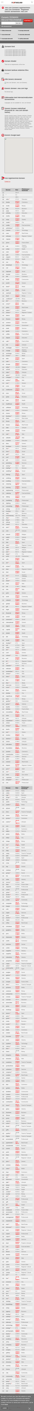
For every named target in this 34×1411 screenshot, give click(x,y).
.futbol (7, 647)
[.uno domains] (3, 826)
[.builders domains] (3, 1091)
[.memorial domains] (3, 619)
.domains (8, 1058)
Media (23, 216)
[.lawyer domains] (3, 906)
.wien (7, 715)
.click (7, 583)
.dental (8, 633)
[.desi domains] (3, 569)
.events (8, 1148)
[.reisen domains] (3, 723)
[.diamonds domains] (3, 937)
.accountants (9, 1139)
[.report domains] (3, 1236)
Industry (24, 416)
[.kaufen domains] (3, 707)
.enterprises (9, 994)
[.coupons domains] (3, 1072)
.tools (7, 1040)
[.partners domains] (3, 1096)
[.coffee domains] (3, 334)
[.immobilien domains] (3, 712)
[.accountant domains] (3, 1212)
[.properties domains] (3, 961)
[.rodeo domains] (3, 793)
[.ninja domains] (3, 219)
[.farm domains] (3, 690)
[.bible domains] (3, 367)
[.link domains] (3, 589)
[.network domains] (3, 600)
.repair (7, 912)
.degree (8, 337)
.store (7, 410)
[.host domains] (3, 1258)
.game (7, 375)
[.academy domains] (3, 1339)
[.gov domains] (3, 1275)
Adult (23, 769)
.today (7, 1308)
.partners (8, 1096)
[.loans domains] (3, 1051)
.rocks (7, 1021)
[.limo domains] (3, 812)
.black (7, 580)
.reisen (8, 723)
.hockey (8, 1314)
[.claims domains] (3, 1046)
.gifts (7, 1130)
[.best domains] (3, 1243)
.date (7, 427)
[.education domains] (3, 744)
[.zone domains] (3, 386)
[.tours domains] (3, 1105)
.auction (8, 751)
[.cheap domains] (3, 841)
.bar (7, 876)
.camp (7, 853)
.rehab (7, 249)
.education (9, 744)
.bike (7, 358)
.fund (7, 296)
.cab (7, 246)
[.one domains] (3, 383)
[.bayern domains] (3, 765)
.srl (7, 663)
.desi (7, 569)
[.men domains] (3, 718)
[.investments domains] (3, 1145)
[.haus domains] (3, 1155)
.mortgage (9, 347)
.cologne (8, 377)
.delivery (8, 1356)
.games (8, 975)
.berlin (7, 729)
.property (8, 1383)
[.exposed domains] (3, 271)
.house (8, 425)
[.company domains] (3, 1345)
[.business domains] (3, 1112)
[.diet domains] (3, 1189)
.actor (7, 915)
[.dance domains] (3, 315)
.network (8, 600)
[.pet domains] (3, 1196)
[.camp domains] (3, 853)
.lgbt (7, 1182)
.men (7, 718)
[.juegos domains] (3, 1078)
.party (7, 1381)
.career (8, 889)
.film (7, 683)
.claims (8, 1046)
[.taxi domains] (3, 575)
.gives (7, 1006)
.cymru (8, 1266)
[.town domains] (3, 774)
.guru (7, 1269)
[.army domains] (3, 1342)
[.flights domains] (3, 1136)
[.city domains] (3, 1373)
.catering (8, 493)
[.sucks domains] (3, 1024)
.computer (9, 903)
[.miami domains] (3, 566)
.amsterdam (9, 671)
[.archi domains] (3, 556)
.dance (8, 315)
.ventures (8, 991)
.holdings (8, 1009)
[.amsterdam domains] (3, 671)
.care (7, 400)
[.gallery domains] (3, 1352)
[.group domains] (3, 873)
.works (8, 1027)
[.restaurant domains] (3, 1210)
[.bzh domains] (3, 552)
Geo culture (25, 774)
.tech (7, 527)
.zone (7, 386)
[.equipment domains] (3, 1221)
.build (7, 279)
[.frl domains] (3, 661)
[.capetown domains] (3, 777)
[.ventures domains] (3, 991)
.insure (8, 413)
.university (9, 1379)
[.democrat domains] (3, 1179)
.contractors (9, 1101)
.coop (7, 863)
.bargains (8, 1055)
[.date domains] (3, 427)
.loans (7, 1051)
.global (8, 603)
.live (7, 448)
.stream (8, 673)
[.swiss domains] (3, 1123)
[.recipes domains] (3, 981)
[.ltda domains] (3, 208)
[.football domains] (3, 643)
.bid (7, 276)
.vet (7, 1199)
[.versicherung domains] (3, 515)
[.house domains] (3, 425)
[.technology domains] (3, 1325)
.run (7, 771)
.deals (7, 1030)
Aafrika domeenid (23, 38)
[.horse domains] (3, 421)
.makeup (8, 870)
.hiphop (8, 858)
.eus (7, 1158)
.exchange (9, 353)
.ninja (7, 219)
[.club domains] (3, 252)
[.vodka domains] (3, 225)
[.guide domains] (3, 331)
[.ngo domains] (3, 795)
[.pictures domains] (3, 987)
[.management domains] (3, 1217)
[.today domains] (3, 1308)
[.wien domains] (3, 715)
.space (7, 310)
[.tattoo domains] (3, 831)
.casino (8, 822)
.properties (9, 960)
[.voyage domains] (3, 350)
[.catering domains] (3, 493)
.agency (8, 1311)
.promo (8, 818)
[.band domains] (3, 286)
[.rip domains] (3, 845)
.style (7, 372)
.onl (7, 645)
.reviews (8, 1165)
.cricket (8, 1191)
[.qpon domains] (3, 759)
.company (8, 1344)
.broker (8, 894)
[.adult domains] (3, 1207)
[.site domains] (3, 434)
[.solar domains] (3, 879)
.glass (7, 1109)
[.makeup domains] (3, 870)
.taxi (7, 575)
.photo (7, 834)
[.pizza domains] (3, 242)
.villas (7, 923)
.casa (7, 233)
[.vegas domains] (3, 920)
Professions (24, 1212)
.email (7, 640)
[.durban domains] (3, 693)
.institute (8, 440)
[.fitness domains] (3, 1115)
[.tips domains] (3, 1084)
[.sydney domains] (3, 1316)
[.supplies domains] (3, 951)
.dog (7, 517)
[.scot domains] (3, 1230)
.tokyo (7, 837)
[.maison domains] (3, 762)
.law (7, 1278)
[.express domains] (3, 1121)
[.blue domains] (3, 443)
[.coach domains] (3, 524)
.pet (7, 1196)
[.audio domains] (3, 802)
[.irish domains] (3, 545)
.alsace (8, 312)
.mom (7, 687)
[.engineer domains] (3, 886)
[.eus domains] (3, 1158)
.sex (7, 1298)
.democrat (8, 1179)
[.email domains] (3, 640)
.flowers (8, 1099)
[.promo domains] (3, 818)
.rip (7, 845)
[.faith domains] (3, 547)
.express (8, 1121)
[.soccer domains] (3, 882)
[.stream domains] (3, 673)
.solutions (8, 1069)
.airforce (8, 325)
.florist (7, 1251)
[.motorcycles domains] (3, 969)
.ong (7, 513)
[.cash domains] (3, 539)
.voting (8, 509)
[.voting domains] (3, 509)
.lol (7, 649)
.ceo (7, 782)
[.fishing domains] (3, 474)
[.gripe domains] (3, 397)
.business (8, 1112)
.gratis (7, 1018)
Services (24, 328)
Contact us (7, 181)
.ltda (7, 208)
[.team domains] (3, 676)
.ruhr (7, 909)
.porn (7, 769)
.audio (7, 801)
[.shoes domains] (3, 978)
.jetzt (7, 1261)
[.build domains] (3, 279)
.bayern (8, 765)
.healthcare (9, 404)
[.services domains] (3, 944)
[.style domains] (3, 372)
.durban (8, 693)
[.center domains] (3, 900)
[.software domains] (3, 407)
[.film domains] (3, 683)
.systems (8, 1043)
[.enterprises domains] (3, 994)
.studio (8, 804)
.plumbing (9, 463)
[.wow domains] (3, 1291)
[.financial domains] (3, 613)
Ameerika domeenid (24, 34)
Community (25, 252)
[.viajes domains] (3, 963)
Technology (25, 230)
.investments (9, 1145)
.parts (7, 1152)
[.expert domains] (3, 1233)
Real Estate (25, 233)
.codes (8, 948)
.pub (7, 254)
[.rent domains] (3, 1224)
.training (8, 487)
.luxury (8, 1369)
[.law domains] (3, 1278)
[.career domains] (3, 889)
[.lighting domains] (3, 503)
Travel (23, 723)
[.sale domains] (3, 361)
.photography (9, 1331)
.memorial (9, 619)
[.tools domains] (3, 1040)
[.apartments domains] (3, 1143)
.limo (7, 812)
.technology (9, 1325)
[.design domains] (3, 726)
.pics (7, 933)
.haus (7, 1155)
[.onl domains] (3, 645)
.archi (7, 556)
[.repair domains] (3, 912)
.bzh (7, 552)
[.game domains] (3, 375)
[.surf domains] (3, 457)
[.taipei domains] (3, 554)
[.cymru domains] (3, 1267)
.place (7, 307)
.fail (7, 636)
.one (7, 383)
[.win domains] (3, 732)
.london (8, 735)
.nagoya (8, 239)
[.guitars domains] (3, 1088)
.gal (7, 606)
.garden (8, 701)
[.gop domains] (3, 855)
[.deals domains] (3, 1030)
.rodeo (7, 793)
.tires (7, 984)
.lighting (8, 503)
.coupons (8, 1072)
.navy (7, 1385)
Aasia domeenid (6, 34)
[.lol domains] (3, 649)
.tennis (8, 1013)
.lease (7, 418)
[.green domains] (3, 704)
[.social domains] (3, 616)
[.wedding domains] (3, 471)
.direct (7, 1185)
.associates (9, 1002)
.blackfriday (9, 1304)
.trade (7, 328)
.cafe (7, 341)
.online (8, 380)
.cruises (8, 996)
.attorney (8, 1322)
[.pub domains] (3, 255)
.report (8, 1236)
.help (7, 850)
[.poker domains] (3, 892)
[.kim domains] (3, 680)
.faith (7, 547)
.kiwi (7, 572)
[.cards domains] (3, 941)
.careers (8, 1094)
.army (7, 1341)
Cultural (23, 909)
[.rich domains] (3, 531)
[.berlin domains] (3, 729)
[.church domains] (3, 534)
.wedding (8, 471)
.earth (7, 549)
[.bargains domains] (3, 1055)
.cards (7, 940)
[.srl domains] (3, 663)
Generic (24, 219)
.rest (7, 1246)
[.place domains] (3, 307)
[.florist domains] (3, 1251)
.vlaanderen (9, 720)
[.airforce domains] (3, 325)
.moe (7, 393)
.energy (8, 1328)
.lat (7, 1177)
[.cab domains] (3, 246)
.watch (7, 537)
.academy (8, 1339)
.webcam (8, 668)
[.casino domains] (3, 822)
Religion (24, 367)
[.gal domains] (3, 606)
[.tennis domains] (3, 1013)
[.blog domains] (3, 520)
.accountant (9, 1212)
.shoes (8, 978)
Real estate (25, 418)
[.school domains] (3, 655)
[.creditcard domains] (3, 299)
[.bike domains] (3, 358)
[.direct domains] (3, 1185)
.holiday (8, 1301)
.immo (7, 815)
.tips (7, 1084)
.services (8, 944)
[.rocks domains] (3, 1021)
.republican (9, 696)
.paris (7, 1016)
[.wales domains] (3, 966)
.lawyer (8, 906)
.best (7, 1243)
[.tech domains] (3, 527)
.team (7, 676)
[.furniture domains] (3, 416)
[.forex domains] (3, 1295)
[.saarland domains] (3, 293)
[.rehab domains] (3, 249)
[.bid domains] (3, 276)
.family (8, 1334)
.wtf (7, 460)
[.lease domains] (3, 418)
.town (7, 774)
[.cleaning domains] (3, 484)
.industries (9, 957)
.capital (8, 629)
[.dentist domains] (3, 1254)
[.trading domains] (3, 468)
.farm (7, 690)
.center (8, 899)
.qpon (7, 759)
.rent (7, 1224)
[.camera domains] (3, 230)
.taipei (7, 554)
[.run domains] (3, 772)
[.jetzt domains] (3, 1262)
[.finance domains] (3, 319)
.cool (7, 652)
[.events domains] (3, 1148)
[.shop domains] (3, 860)
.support (8, 1239)
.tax (7, 1293)
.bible (7, 367)
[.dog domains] (3, 518)
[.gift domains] (3, 1202)
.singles (8, 972)
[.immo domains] (3, 815)
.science (8, 322)
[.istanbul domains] (3, 665)
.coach (8, 524)
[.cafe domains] (3, 341)
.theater (8, 897)
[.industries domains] (3, 957)
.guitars (8, 1088)
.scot (7, 1230)
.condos (8, 1075)
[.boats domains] (3, 1126)
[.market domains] (3, 1194)
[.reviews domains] (3, 1165)
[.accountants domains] (3, 1139)
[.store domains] (3, 410)
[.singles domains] (3, 972)
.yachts (8, 1133)
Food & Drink (25, 242)
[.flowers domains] (3, 1099)
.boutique (8, 446)
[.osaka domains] (3, 222)
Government (25, 325)
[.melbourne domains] (3, 389)
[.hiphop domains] (3, 858)
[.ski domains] (3, 563)
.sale (7, 361)
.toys (7, 1172)
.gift (7, 1202)
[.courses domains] (3, 999)
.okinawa (8, 236)
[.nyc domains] (3, 262)
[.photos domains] (3, 1081)
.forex (7, 1295)
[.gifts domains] (3, 1130)
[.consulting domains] (3, 506)
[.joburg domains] (3, 522)
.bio (7, 799)
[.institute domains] (3, 440)
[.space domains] (3, 310)
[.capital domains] (3, 629)
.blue (7, 443)
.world (7, 283)
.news (7, 1168)
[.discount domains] (3, 1227)
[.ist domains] (3, 1249)
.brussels (8, 1036)
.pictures (8, 987)
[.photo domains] (3, 834)
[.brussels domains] (3, 1036)
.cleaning (8, 484)
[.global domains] (3, 604)
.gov (7, 1274)
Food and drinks (26, 225)
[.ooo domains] (3, 829)
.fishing (8, 474)
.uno (7, 826)
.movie (8, 355)
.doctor (8, 917)
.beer (7, 884)
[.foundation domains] (3, 748)
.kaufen (8, 707)
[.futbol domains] (3, 647)
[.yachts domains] (3, 1133)
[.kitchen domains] (3, 709)
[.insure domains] (3, 413)
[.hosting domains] (3, 511)
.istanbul (8, 665)
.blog (7, 520)
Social (23, 271)
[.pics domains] (3, 933)
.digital (8, 626)
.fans (7, 1048)
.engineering (9, 490)
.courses (8, 999)
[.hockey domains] (3, 1314)
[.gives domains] (3, 1006)
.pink (7, 593)
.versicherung (10, 515)
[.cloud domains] (3, 304)
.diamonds (9, 937)
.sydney (8, 1316)
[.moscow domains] (3, 1282)
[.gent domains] (3, 1214)
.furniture (8, 416)
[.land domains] (3, 290)
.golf (7, 454)
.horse (7, 421)
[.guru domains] (3, 1269)
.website (8, 437)
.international (9, 622)
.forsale (8, 364)
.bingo (7, 797)
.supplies (8, 950)
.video (7, 790)
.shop (7, 860)
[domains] (3, 192)
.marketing (9, 500)
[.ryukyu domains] (3, 1272)
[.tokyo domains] (3, 837)
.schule (8, 369)
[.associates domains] (3, 1002)
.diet (7, 1189)
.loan (7, 699)
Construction (25, 279)
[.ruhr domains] (3, 909)
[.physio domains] (3, 808)
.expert (8, 1233)
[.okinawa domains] (3, 236)
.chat (7, 1175)
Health (23, 249)
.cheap (8, 841)
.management (9, 1217)
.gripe (7, 396)
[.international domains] (3, 622)
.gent (7, 1214)
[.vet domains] (3, 1199)
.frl (6, 661)
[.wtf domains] (3, 460)
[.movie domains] (3, 355)
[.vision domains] (3, 741)
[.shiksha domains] (3, 213)
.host (7, 1258)
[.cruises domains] (3, 997)
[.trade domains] (3, 328)
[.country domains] (3, 1365)
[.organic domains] (3, 257)
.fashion (8, 738)
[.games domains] (3, 975)
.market (8, 1194)
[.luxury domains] (3, 1369)
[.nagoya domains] (3, 239)
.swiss (7, 1123)
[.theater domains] (3, 897)
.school (8, 655)
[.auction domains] (3, 751)
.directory (8, 1362)
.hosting (8, 511)
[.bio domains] (3, 799)
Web (23, 304)
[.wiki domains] (3, 559)
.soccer (8, 882)
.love (7, 451)
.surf (7, 457)
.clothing (8, 478)
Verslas (23, 944)
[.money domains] (3, 1319)
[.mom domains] (3, 687)
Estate (23, 290)
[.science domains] (3, 322)
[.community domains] (3, 1376)
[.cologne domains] (3, 377)
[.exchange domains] (3, 353)
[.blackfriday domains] (3, 1304)
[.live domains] (3, 448)
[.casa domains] (3, 233)
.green (7, 704)
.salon (7, 756)
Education (24, 199)
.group (8, 873)
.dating (8, 497)
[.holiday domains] (3, 1301)
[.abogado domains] (3, 779)
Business (24, 208)
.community (9, 1376)
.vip (7, 847)
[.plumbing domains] (3, 463)
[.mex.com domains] (3, 685)
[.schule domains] (3, 369)
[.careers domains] (3, 1094)
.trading (8, 468)
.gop (7, 855)
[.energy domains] (3, 1328)
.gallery (8, 1352)
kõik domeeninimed (6, 26)
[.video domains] (3, 791)
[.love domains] (3, 451)
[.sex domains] (3, 1298)
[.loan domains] (3, 699)
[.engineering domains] (3, 490)
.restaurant (9, 1210)
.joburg (8, 522)
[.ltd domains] (3, 301)
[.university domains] (3, 1379)
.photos (8, 1081)
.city (7, 1372)
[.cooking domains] (3, 481)
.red (7, 268)
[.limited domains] (3, 274)
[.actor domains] (3, 915)
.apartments (9, 1142)
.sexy (7, 1388)
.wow (7, 1291)
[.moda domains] (3, 206)
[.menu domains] (3, 1264)
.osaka (7, 222)
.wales (7, 966)
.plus (7, 1161)
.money (8, 1319)
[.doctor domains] (3, 918)
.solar (7, 879)
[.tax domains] (3, 1293)
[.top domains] (3, 866)
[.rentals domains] (3, 1033)
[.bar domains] (3, 876)
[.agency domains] (3, 1311)
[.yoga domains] (3, 211)
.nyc (7, 262)
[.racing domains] (3, 466)
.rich (7, 531)
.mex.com (8, 685)
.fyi (7, 578)
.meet (7, 1187)
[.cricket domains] (3, 1192)
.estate (7, 430)
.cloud (7, 304)
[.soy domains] (3, 1347)
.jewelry (8, 1359)
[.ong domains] (3, 513)
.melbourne (9, 389)
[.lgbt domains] (3, 1182)
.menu (7, 1264)
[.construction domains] (3, 754)
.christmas (9, 926)
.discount (8, 1227)
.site (7, 434)
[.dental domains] (3, 633)
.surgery (8, 1349)
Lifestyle (24, 345)
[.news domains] (3, 1168)
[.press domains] (3, 1118)
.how (7, 1285)
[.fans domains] (3, 1048)
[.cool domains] (3, 652)
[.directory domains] (3, 1362)
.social (8, 616)
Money (23, 296)
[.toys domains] (3, 1172)
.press (7, 1118)
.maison (8, 761)
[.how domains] (3, 1285)
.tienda (8, 202)
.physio (8, 808)
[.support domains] (3, 1239)
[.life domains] (3, 345)
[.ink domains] (3, 586)
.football (8, 643)
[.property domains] (3, 1383)
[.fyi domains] (3, 578)
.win (7, 732)
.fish (7, 542)
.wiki (7, 559)
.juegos (8, 1078)
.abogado (8, 779)
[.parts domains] (3, 1152)
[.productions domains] (3, 1066)
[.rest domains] (3, 1246)
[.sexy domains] (3, 1388)
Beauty (24, 205)
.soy (7, 1347)
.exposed (8, 271)
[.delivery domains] (3, 1356)
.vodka (8, 225)
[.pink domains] (3, 593)
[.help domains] (3, 850)
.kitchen (8, 709)
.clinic (7, 259)
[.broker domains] (3, 894)
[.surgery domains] (3, 1350)
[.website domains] (3, 438)
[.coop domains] (3, 863)
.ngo (7, 795)
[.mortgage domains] (3, 347)
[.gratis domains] (3, 1018)
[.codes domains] (3, 948)
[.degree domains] (3, 337)
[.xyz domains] (3, 1391)
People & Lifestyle (26, 1243)
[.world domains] (3, 283)
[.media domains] (3, 216)
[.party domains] (3, 1381)
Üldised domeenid (6, 30)
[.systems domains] (3, 1043)
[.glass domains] (3, 1109)
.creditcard (9, 298)
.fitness (8, 1115)
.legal (7, 609)
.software (8, 407)
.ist (7, 1249)
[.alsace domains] (3, 312)
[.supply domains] (3, 1336)
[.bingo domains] (3, 797)
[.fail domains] (3, 636)
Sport (23, 211)
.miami (8, 566)
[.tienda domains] (3, 202)
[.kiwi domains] (3, 572)
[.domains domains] (3, 1058)
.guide (7, 331)
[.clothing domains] (3, 478)
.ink (7, 586)
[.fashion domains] (3, 738)
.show (7, 1288)
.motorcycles (9, 968)
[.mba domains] (3, 199)
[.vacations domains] (3, 1062)
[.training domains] (3, 487)
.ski (7, 562)
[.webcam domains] (3, 668)
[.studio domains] (3, 804)
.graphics (8, 930)
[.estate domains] (3, 430)
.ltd (7, 301)
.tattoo (7, 831)
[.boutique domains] (3, 446)
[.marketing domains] (3, 500)
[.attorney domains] (3, 1322)
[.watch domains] (3, 537)
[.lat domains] (3, 1177)
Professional (25, 490)
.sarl (7, 658)
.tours (7, 1105)
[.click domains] (3, 583)
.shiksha (8, 213)
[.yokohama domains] (3, 228)
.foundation (9, 748)
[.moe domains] (3, 393)
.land (7, 290)
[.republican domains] (3, 696)
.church (8, 534)
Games (24, 732)
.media (8, 216)
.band (7, 286)
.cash (7, 539)
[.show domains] (3, 1288)
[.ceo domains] (3, 782)
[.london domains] (3, 735)
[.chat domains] (3, 1175)
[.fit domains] (3, 1205)
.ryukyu (8, 1272)
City (23, 222)
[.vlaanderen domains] (3, 720)
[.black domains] (3, 581)
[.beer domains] (3, 884)
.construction (9, 754)
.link (7, 589)
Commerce (25, 202)
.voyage (8, 350)
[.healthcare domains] (3, 404)
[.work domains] (3, 596)
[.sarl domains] (3, 658)
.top (7, 866)
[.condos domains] (3, 1075)
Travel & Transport (24, 246)
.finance (8, 319)
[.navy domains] (3, 1386)
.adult (7, 1207)
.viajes (7, 963)
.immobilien (9, 712)
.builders (8, 1091)
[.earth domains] (3, 549)
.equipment (9, 1220)
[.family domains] (3, 1334)
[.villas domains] (3, 923)
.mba (7, 199)
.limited (8, 274)
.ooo (7, 829)
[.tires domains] (3, 984)
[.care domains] (3, 400)
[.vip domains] (3, 847)
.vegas (7, 920)
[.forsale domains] (3, 364)
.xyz (7, 1391)
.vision (8, 741)
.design (8, 725)
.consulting (9, 506)
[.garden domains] (3, 701)
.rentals (8, 1032)
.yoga (7, 211)
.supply (8, 1336)
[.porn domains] (3, 769)
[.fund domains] (3, 296)
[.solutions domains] (3, 1069)
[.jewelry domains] (3, 1359)
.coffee (8, 334)
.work (7, 596)
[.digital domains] (3, 626)
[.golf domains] (3, 454)
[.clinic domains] (3, 259)
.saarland (8, 293)
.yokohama (9, 228)
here (6, 1404)
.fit (6, 1205)
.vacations (9, 1062)
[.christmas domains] (3, 926)
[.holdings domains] (3, 1010)
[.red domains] (3, 268)
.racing (8, 466)
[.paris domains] (3, 1016)
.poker (7, 892)
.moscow (8, 1282)
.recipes (8, 981)
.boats (7, 1126)
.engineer (8, 886)
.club (7, 252)
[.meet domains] (3, 1187)
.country (8, 1365)
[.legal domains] (3, 609)
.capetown (9, 777)
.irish (7, 545)
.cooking (8, 481)
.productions (9, 1065)
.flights (8, 1136)
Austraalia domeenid (7, 38)
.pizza (7, 242)
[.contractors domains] (3, 1102)
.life (7, 345)
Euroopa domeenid (24, 30)
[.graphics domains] (3, 930)
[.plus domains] (3, 1161)
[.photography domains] (3, 1331)
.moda (7, 205)
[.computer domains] (3, 903)
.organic (8, 257)
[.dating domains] (3, 497)
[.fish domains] (3, 542)
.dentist (8, 1254)
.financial (8, 613)
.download (9, 265)
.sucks (7, 1024)
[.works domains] (3, 1027)
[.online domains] (3, 380)
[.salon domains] (3, 756)
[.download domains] (3, 265)
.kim (7, 680)
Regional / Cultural (26, 236)
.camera (8, 230)
